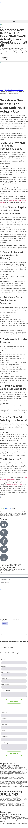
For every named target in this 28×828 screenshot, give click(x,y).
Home (1, 90)
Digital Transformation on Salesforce (14, 90)
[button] (14, 21)
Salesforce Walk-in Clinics (14, 484)
